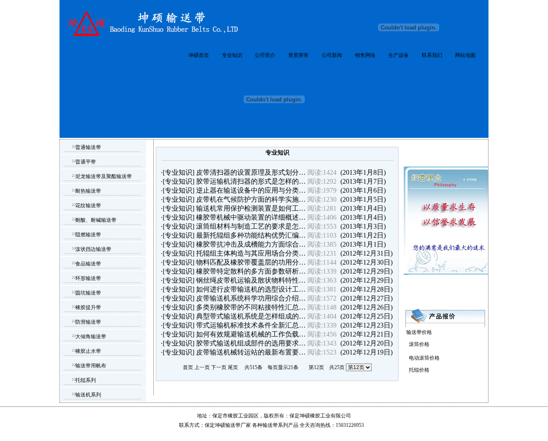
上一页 (202, 367)
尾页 (233, 367)
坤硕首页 (198, 55)
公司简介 (265, 55)
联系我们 (432, 55)
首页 (188, 367)
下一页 (218, 367)
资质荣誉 (298, 55)
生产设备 (398, 55)
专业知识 (232, 55)
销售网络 (365, 55)
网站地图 (465, 55)
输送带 (270, 425)
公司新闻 (332, 55)
